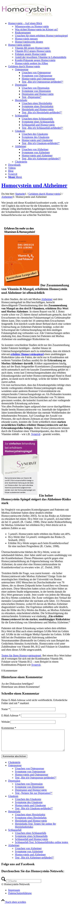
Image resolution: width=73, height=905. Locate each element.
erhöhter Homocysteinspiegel (27, 354)
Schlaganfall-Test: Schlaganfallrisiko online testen (41, 842)
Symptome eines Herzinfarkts (31, 817)
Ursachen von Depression (29, 783)
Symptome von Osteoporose (30, 771)
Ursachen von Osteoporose (29, 768)
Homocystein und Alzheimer (34, 185)
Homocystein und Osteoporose (31, 774)
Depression (14, 780)
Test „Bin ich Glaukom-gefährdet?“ (34, 808)
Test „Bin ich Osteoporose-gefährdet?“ (35, 777)
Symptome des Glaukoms (28, 802)
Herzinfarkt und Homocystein (31, 820)
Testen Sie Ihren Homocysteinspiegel (21, 655)
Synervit (35, 434)
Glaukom (13, 796)
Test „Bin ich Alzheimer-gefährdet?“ (34, 857)
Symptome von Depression (29, 786)
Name (5, 709)
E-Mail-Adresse (10, 715)
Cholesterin (14, 762)
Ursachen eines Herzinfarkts (30, 814)
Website (5, 721)
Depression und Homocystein (31, 790)
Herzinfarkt (14, 811)
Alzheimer (46, 299)
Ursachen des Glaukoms (28, 799)
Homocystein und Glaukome (30, 805)
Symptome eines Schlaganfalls (31, 836)
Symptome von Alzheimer (29, 851)
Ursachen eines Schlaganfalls (30, 833)
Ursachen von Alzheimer (28, 848)
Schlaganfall (14, 829)
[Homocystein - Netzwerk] (26, 17)
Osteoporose (15, 765)
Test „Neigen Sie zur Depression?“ (33, 793)
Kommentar (8, 727)
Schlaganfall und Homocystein (31, 839)
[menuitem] (40, 32)
